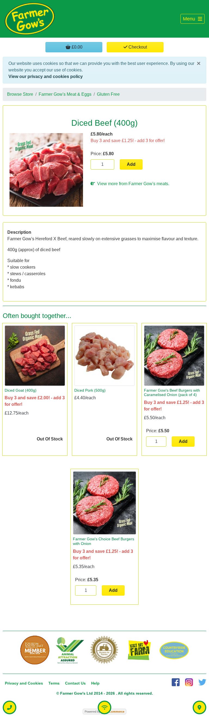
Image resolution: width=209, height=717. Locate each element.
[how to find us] (199, 707)
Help (95, 683)
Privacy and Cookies (24, 683)
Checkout (137, 47)
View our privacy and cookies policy (45, 76)
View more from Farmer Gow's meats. (132, 183)
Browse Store (20, 94)
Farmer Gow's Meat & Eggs (65, 94)
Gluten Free (108, 94)
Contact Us (75, 683)
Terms (54, 683)
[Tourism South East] (35, 650)
